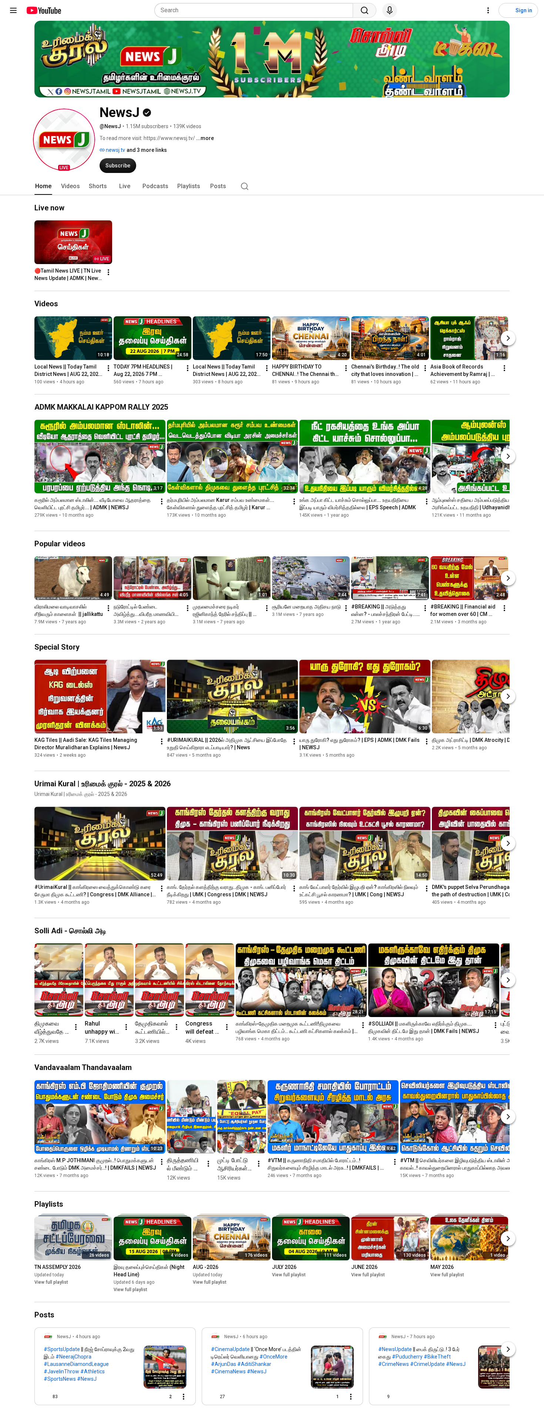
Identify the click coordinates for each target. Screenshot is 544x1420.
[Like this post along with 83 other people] (47, 1397)
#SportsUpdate (62, 1349)
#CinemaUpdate (230, 1349)
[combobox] (256, 10)
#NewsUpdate (395, 1349)
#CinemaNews (228, 1371)
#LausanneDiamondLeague (76, 1364)
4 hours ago (87, 1336)
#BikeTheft (437, 1357)
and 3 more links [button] (147, 150)
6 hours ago (255, 1336)
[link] (115, 1368)
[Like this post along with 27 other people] (214, 1397)
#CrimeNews (393, 1364)
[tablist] (272, 186)
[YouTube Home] (43, 10)
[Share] (146, 1396)
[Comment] (503, 1396)
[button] (64, 139)
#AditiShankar (254, 1364)
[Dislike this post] (67, 1397)
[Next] (508, 338)
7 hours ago (422, 1336)
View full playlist (51, 1282)
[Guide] (13, 10)
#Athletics (92, 1371)
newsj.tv (115, 150)
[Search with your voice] (389, 10)
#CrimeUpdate (427, 1364)
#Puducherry (407, 1357)
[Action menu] (183, 1396)
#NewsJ (87, 1379)
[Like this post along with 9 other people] (381, 1397)
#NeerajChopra (73, 1357)
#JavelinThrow (61, 1371)
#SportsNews (60, 1379)
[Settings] (488, 10)
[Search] (364, 10)
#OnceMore (273, 1357)
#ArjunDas (223, 1364)
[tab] (43, 186)
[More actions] (108, 272)
